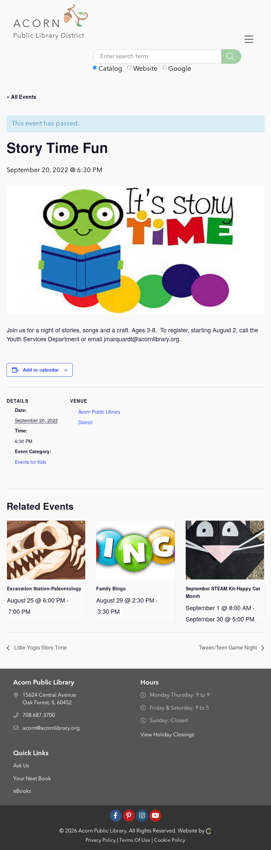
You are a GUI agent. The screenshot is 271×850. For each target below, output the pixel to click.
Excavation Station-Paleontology (44, 588)
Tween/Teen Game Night (228, 647)
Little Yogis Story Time (40, 647)
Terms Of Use (134, 840)
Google (179, 69)
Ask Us (21, 766)
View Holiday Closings (167, 735)
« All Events (21, 96)
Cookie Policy (169, 840)
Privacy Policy (101, 840)
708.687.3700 (38, 715)
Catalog (109, 69)
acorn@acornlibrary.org (51, 728)
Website (144, 69)
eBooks (22, 791)
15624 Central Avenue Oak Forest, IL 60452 (49, 699)
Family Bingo (111, 588)
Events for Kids (30, 462)
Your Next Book (32, 779)
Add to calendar (41, 369)
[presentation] (46, 550)
